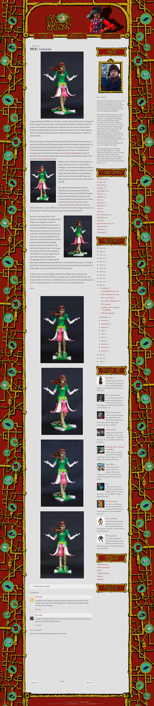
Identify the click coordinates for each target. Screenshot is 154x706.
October (104, 320)
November (105, 317)
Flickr (43, 36)
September (105, 324)
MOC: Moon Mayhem (108, 313)
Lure (107, 484)
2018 (101, 275)
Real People (101, 217)
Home (62, 681)
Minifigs (100, 197)
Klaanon (100, 194)
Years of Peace (110, 464)
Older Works (110, 36)
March (103, 344)
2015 (100, 285)
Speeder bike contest (104, 223)
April (103, 340)
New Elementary (103, 214)
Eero (37, 615)
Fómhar (72, 205)
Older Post (89, 682)
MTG (99, 208)
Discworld (100, 185)
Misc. (99, 200)
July (102, 330)
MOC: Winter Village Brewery (111, 301)
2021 (101, 265)
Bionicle (100, 182)
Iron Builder (101, 191)
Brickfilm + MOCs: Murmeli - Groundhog (110, 308)
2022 (101, 261)
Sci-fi (99, 220)
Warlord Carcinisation (113, 412)
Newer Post (35, 682)
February (104, 347)
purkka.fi (100, 579)
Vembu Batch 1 (111, 430)
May (102, 337)
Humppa (100, 188)
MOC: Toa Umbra (111, 518)
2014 (101, 355)
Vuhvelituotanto (102, 564)
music (99, 211)
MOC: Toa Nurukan (107, 297)
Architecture (101, 179)
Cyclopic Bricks (84, 702)
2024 (101, 255)
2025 (101, 251)
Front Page (77, 36)
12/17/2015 (38, 609)
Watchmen (101, 232)
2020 (101, 268)
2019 (101, 271)
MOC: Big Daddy (111, 536)
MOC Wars (101, 205)
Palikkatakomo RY (103, 567)
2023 (101, 258)
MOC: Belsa (109, 378)
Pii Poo (99, 570)
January (104, 351)
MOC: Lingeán (40, 49)
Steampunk (101, 226)
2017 (100, 278)
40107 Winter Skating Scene (72, 153)
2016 (101, 281)
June (103, 334)
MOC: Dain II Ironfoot (113, 395)
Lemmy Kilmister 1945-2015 (109, 291)
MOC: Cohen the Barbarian (110, 294)
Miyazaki (100, 203)
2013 (100, 358)
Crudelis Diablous (103, 573)
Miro (37, 597)
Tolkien (99, 229)
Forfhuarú (62, 205)
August (103, 327)
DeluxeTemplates (73, 703)
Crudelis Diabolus (91, 703)
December (105, 288)
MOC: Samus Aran (112, 501)
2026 (101, 248)
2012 (101, 361)
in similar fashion (44, 158)
